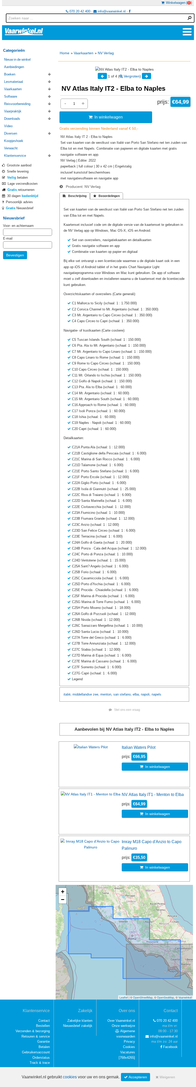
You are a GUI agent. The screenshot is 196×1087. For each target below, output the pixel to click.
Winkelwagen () (178, 2)
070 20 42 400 (79, 11)
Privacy (129, 1041)
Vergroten (131, 76)
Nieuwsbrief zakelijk (77, 1026)
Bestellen (43, 1026)
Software (10, 96)
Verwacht (11, 148)
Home (64, 53)
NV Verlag (106, 53)
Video (8, 126)
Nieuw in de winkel (17, 59)
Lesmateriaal (13, 81)
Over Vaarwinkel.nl (121, 1021)
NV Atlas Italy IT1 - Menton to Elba (153, 794)
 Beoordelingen (106, 196)
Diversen (10, 133)
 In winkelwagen (106, 117)
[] (127, 1057)
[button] (62, 892)
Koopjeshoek (13, 140)
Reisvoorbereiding (17, 104)
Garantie (43, 1041)
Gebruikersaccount (36, 1052)
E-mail (8, 238)
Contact (44, 1021)
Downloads (12, 118)
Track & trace (40, 1063)
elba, (136, 694)
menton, (106, 694)
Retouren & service (35, 1036)
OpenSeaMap (165, 997)
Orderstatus (41, 1057)
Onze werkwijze (123, 1026)
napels (156, 694)
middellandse (82, 694)
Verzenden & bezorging (33, 1031)
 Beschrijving (75, 196)
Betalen (44, 1047)
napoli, (146, 694)
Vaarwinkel (185, 997)
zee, (96, 694)
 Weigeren (165, 1077)
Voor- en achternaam (18, 226)
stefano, (126, 694)
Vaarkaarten (83, 53)
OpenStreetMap (143, 997)
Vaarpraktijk (12, 111)
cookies (70, 1077)
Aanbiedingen (14, 67)
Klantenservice (15, 155)
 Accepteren (135, 1077)
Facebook (170, 1047)
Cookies (129, 1047)
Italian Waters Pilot (138, 747)
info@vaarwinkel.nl (111, 11)
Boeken (9, 74)
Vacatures (127, 1052)
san (116, 694)
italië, (67, 694)
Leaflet (123, 997)
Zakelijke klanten (79, 1021)
